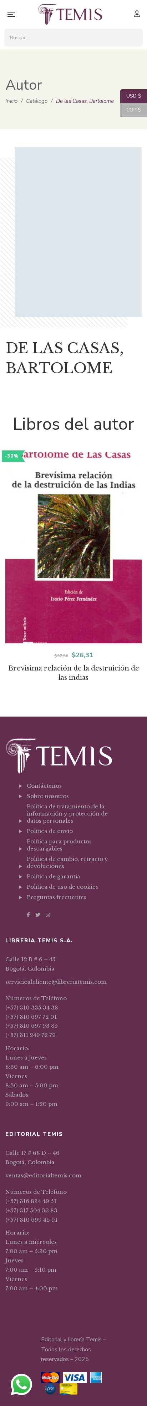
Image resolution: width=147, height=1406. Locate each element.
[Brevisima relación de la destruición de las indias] (73, 547)
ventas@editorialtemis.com (43, 1175)
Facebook (28, 914)
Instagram (48, 914)
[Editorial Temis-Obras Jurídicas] (70, 14)
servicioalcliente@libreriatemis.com (56, 981)
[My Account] (138, 14)
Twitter (37, 914)
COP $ (130, 109)
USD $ (130, 96)
